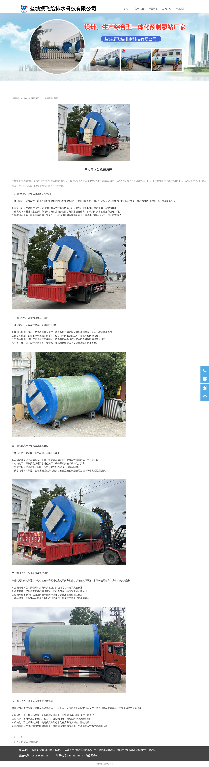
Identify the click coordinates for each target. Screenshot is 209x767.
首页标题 (16, 98)
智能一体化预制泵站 (31, 98)
